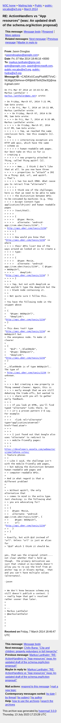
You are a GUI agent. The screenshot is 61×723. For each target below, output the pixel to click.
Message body (32, 31)
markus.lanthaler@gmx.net (24, 62)
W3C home (9, 5)
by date (50, 693)
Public (38, 5)
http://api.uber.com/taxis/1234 (26, 228)
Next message (37, 39)
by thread (10, 697)
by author (36, 697)
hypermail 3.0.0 (47, 711)
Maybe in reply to (27, 42)
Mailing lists (25, 5)
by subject (23, 697)
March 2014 (31, 9)
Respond (47, 31)
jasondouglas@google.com (22, 55)
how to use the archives (25, 701)
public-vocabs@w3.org (18, 69)
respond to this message (35, 686)
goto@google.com (15, 65)
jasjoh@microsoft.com (40, 65)
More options (12, 35)
